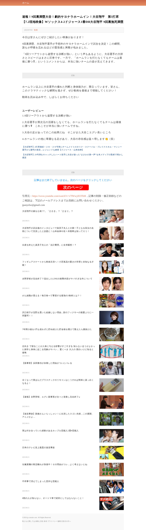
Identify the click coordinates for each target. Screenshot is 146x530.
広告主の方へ (66, 521)
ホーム (25, 3)
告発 (36, 30)
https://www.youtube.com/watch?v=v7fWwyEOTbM (59, 196)
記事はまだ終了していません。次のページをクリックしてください (73, 180)
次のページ (73, 187)
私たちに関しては (28, 521)
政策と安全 (39, 521)
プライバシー (52, 521)
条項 (45, 521)
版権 (59, 521)
